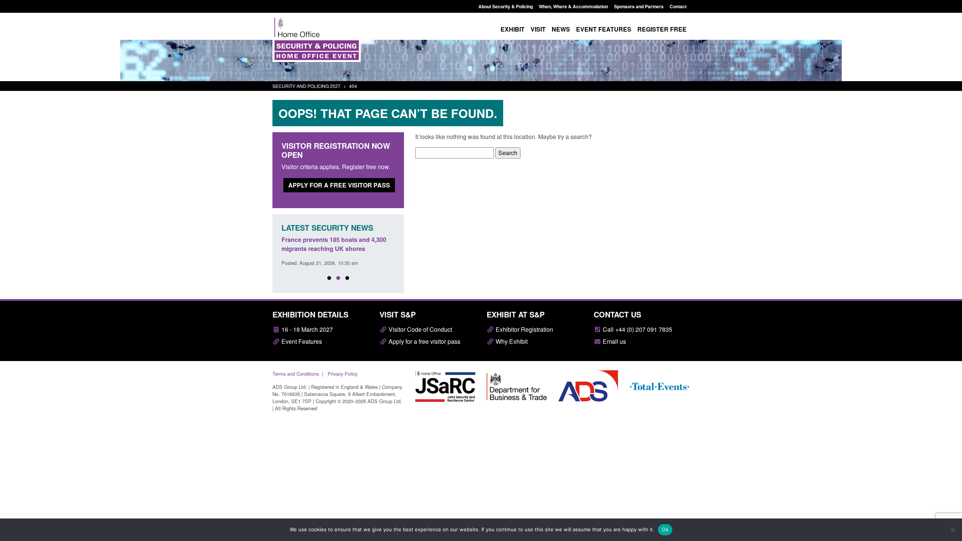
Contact (678, 6)
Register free (662, 29)
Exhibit (513, 29)
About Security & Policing (505, 6)
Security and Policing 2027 (306, 86)
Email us (613, 341)
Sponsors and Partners (639, 6)
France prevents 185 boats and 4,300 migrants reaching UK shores (333, 244)
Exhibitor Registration (523, 329)
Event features (603, 29)
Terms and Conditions (295, 373)
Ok (665, 529)
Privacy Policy (342, 373)
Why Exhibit (511, 341)
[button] (329, 278)
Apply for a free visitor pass (339, 185)
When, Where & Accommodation (573, 6)
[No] (952, 529)
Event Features (301, 341)
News (561, 29)
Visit (538, 29)
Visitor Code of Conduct (419, 329)
